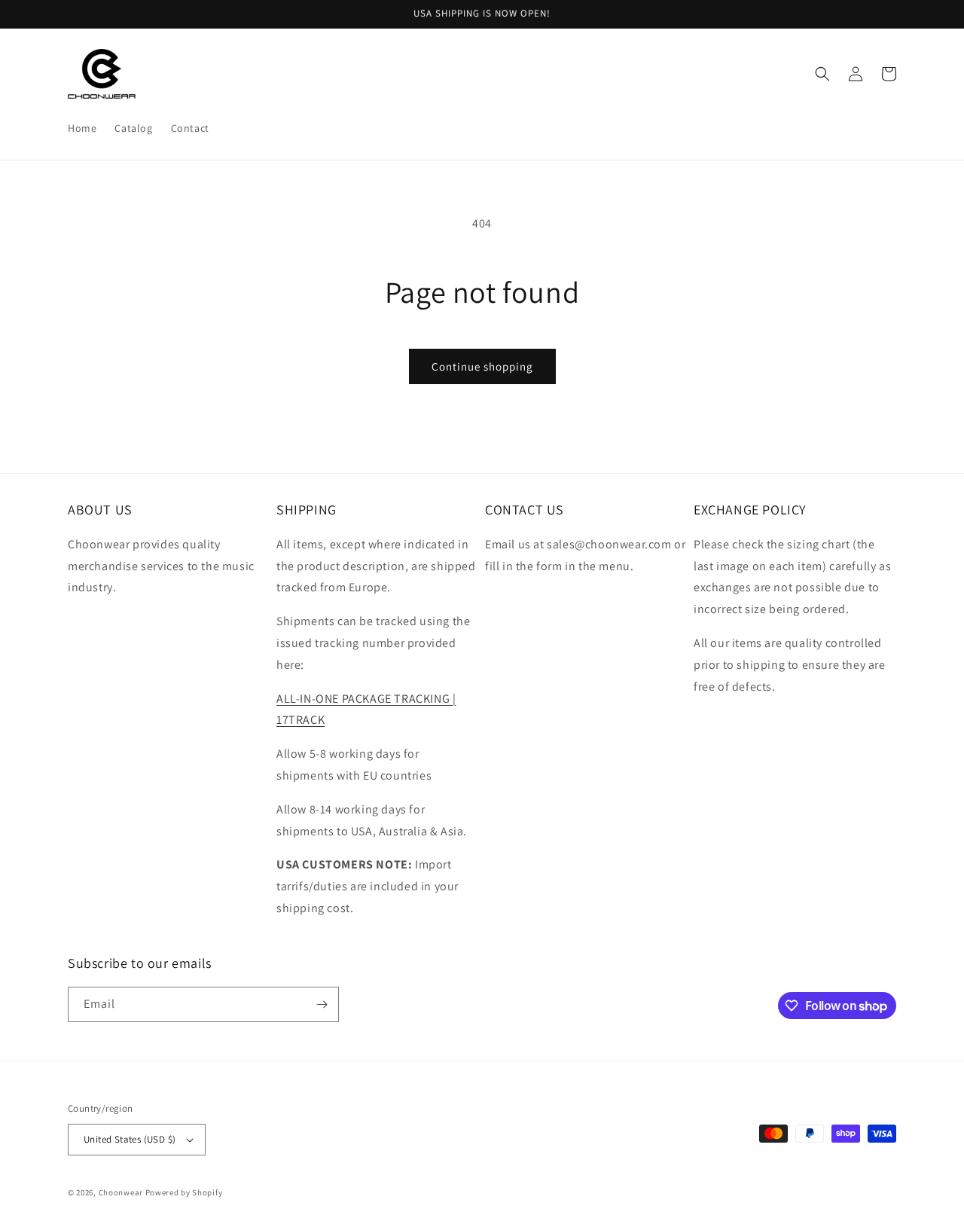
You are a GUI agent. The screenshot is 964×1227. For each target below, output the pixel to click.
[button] (822, 73)
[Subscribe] (321, 1004)
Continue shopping (482, 366)
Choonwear (121, 1192)
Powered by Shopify (184, 1192)
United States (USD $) (129, 1139)
